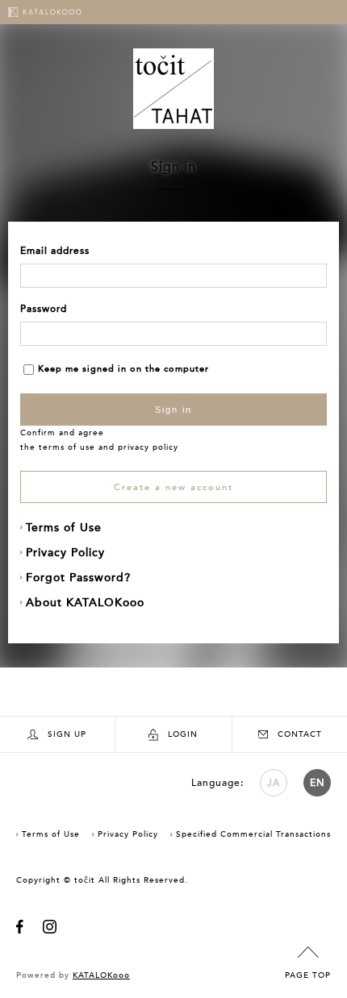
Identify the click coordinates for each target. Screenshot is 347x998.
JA (273, 782)
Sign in (173, 409)
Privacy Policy (65, 552)
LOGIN (183, 734)
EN (317, 782)
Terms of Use (64, 527)
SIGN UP (67, 734)
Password (43, 309)
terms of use (67, 447)
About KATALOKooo (85, 602)
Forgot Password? (78, 577)
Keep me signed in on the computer (123, 369)
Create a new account (173, 487)
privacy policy (148, 447)
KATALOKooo (101, 975)
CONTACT (300, 734)
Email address (55, 251)
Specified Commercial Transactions (253, 834)
